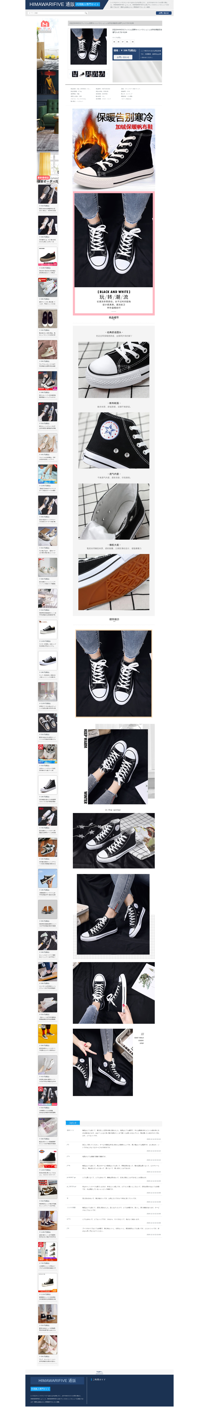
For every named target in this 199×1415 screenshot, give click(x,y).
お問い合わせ (164, 13)
